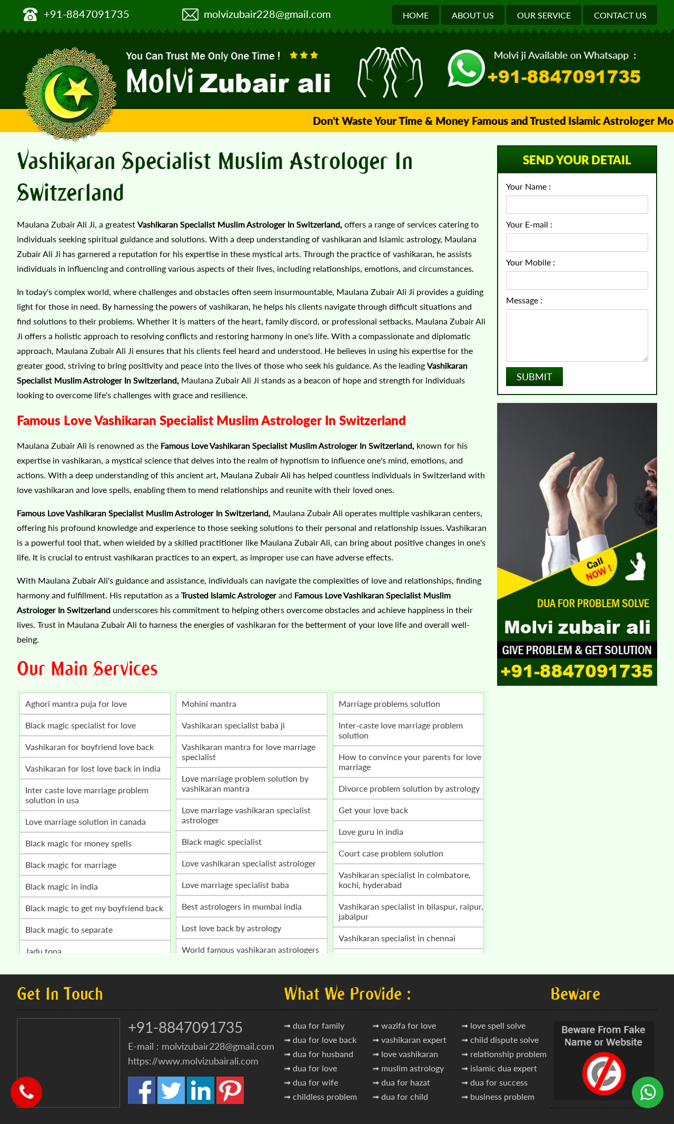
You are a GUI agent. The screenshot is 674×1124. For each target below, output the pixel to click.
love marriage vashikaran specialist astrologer (246, 815)
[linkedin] (200, 1101)
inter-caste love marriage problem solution (401, 730)
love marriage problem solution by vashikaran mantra (245, 783)
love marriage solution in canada (85, 821)
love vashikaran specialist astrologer (249, 863)
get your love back (373, 810)
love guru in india (371, 831)
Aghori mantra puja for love (76, 703)
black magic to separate (69, 929)
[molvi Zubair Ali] (230, 74)
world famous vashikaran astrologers (250, 949)
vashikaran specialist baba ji (233, 725)
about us (473, 15)
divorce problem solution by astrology (409, 788)
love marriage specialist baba (235, 885)
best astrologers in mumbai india (242, 906)
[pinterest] (230, 1101)
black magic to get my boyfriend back (94, 908)
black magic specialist (222, 841)
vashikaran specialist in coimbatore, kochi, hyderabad (405, 880)
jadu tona (43, 951)
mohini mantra (209, 703)
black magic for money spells (78, 843)
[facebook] (141, 1101)
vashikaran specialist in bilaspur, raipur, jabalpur (411, 911)
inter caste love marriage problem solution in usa (86, 795)
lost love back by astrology (231, 928)
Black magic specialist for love (80, 725)
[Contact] (26, 1084)
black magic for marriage (70, 865)
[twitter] (171, 1101)
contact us (620, 15)
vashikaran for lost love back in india (93, 768)
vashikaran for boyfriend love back (89, 747)
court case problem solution (391, 853)
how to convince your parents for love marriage (410, 762)
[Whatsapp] (647, 1084)
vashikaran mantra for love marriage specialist (248, 752)
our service (544, 15)
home (416, 15)
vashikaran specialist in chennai (397, 938)
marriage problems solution (389, 703)
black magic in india (61, 886)
